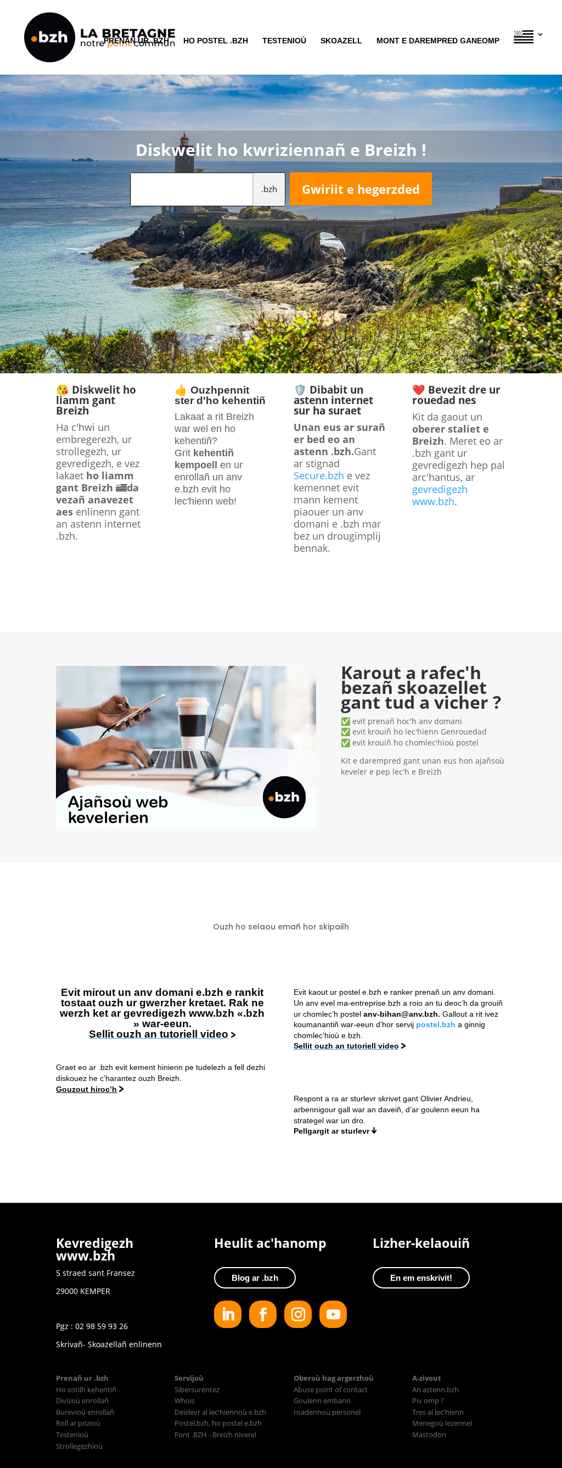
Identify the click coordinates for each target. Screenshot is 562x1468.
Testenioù (284, 41)
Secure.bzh (319, 475)
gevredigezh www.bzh (440, 495)
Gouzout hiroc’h (86, 1089)
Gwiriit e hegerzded (361, 189)
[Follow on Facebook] (263, 1314)
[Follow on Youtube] (333, 1314)
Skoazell (341, 41)
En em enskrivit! (421, 1277)
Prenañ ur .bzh (136, 41)
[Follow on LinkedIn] (227, 1314)
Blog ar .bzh (255, 1277)
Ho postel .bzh (215, 41)
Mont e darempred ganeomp (437, 41)
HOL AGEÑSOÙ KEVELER (409, 800)
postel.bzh (437, 1024)
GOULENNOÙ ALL (281, 1169)
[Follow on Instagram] (298, 1314)
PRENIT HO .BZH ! (281, 587)
